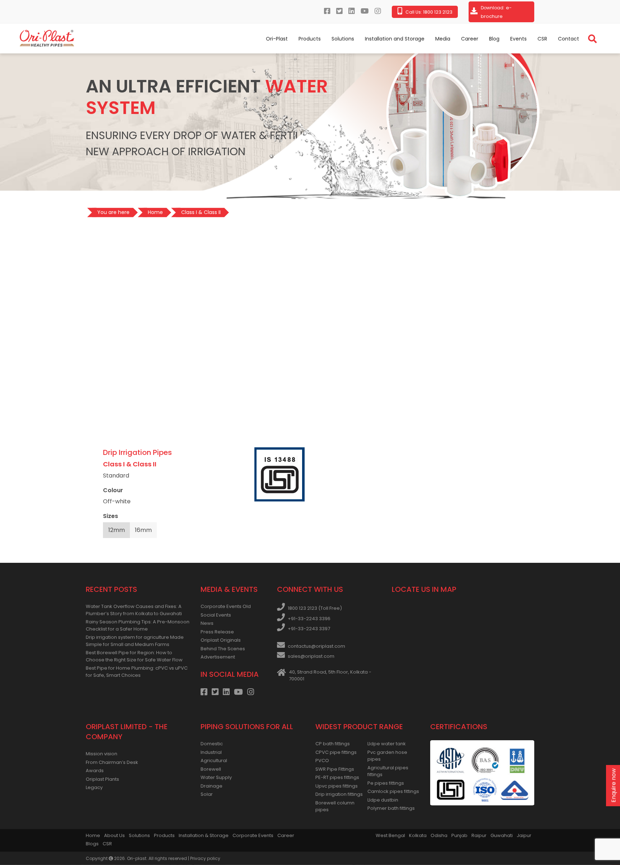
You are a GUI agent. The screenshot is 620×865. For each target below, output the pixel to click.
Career (469, 38)
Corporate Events (252, 835)
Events (518, 38)
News (207, 623)
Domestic (212, 743)
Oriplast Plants (102, 779)
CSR (542, 38)
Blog (494, 38)
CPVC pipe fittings (336, 752)
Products (310, 38)
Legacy (94, 787)
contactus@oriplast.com (316, 646)
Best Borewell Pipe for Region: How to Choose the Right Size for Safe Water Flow (134, 656)
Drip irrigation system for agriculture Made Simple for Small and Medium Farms (135, 641)
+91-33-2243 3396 (309, 618)
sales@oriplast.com (311, 656)
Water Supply (216, 777)
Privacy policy (205, 858)
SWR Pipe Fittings (334, 769)
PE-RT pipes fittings (337, 777)
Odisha (439, 835)
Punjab (459, 835)
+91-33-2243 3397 (309, 628)
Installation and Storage (394, 38)
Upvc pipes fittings (336, 786)
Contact (568, 38)
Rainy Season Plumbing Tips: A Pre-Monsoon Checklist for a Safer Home (137, 625)
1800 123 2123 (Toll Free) (315, 608)
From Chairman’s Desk (112, 762)
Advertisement (218, 656)
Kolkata (418, 835)
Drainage (211, 786)
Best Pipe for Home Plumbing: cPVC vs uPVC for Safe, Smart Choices (137, 672)
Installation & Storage (204, 835)
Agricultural (214, 760)
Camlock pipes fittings (393, 791)
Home (93, 835)
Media (442, 38)
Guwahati (501, 835)
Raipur (479, 835)
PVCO (322, 760)
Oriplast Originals (221, 640)
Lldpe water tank (386, 743)
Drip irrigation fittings (339, 794)
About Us (114, 835)
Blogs (92, 843)
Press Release (217, 631)
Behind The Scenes (223, 648)
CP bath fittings (332, 743)
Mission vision (101, 753)
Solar (207, 794)
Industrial (211, 752)
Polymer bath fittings (391, 808)
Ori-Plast (277, 38)
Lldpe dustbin (382, 800)
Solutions (343, 38)
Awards (95, 770)
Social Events (216, 615)
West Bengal (390, 835)
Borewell (211, 769)
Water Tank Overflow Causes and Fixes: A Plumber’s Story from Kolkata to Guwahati (134, 610)
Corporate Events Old (226, 606)
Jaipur (524, 835)
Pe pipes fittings (385, 783)
